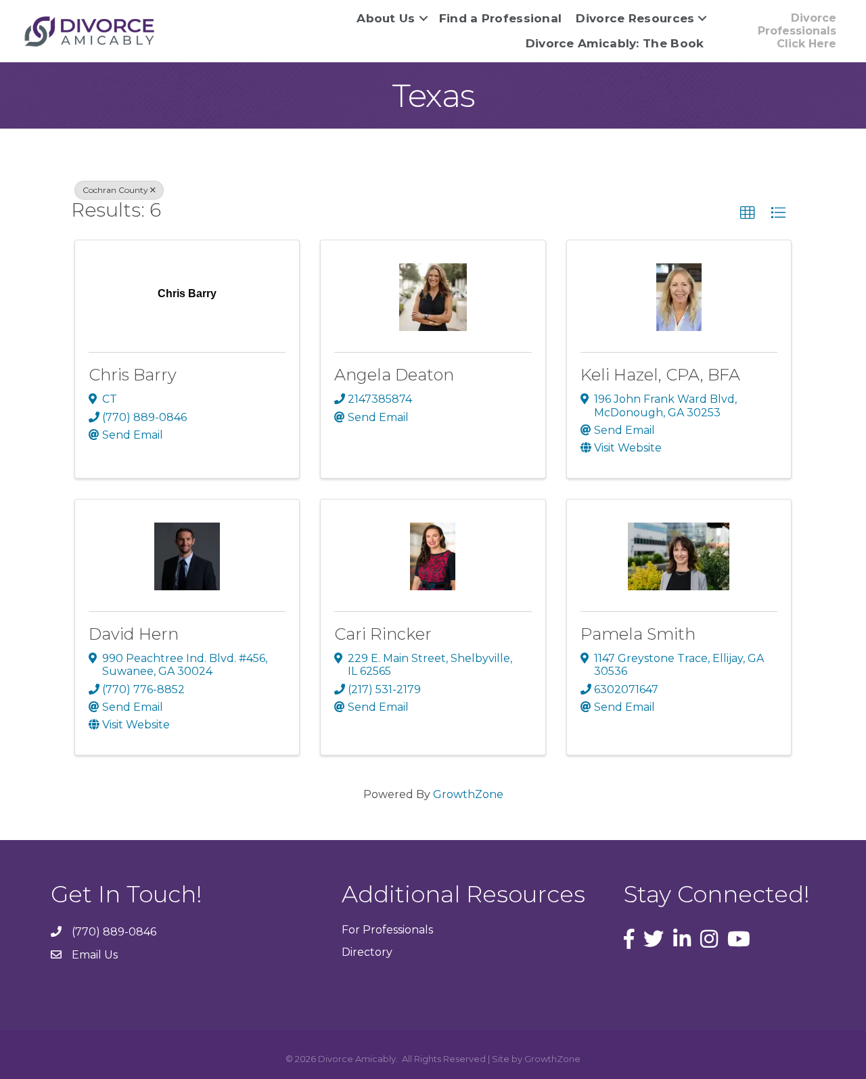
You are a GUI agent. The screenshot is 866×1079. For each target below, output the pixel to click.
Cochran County (115, 190)
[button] (747, 213)
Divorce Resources (635, 18)
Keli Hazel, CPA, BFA (660, 374)
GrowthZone (468, 794)
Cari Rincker (383, 634)
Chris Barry (133, 374)
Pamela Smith (638, 634)
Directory (367, 952)
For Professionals (387, 929)
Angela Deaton (394, 374)
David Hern (134, 634)
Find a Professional (500, 18)
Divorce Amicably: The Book (615, 43)
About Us (386, 18)
